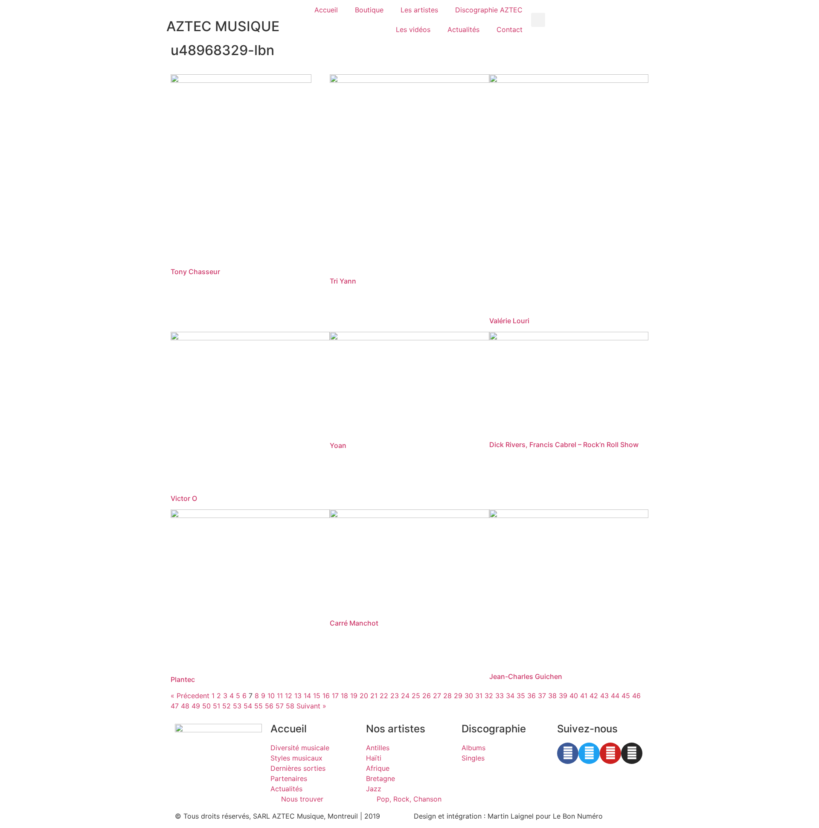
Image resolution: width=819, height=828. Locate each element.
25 (416, 695)
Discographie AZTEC (489, 10)
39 (563, 695)
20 (364, 695)
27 (437, 695)
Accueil (326, 10)
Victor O (184, 498)
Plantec (183, 679)
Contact (510, 29)
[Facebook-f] (567, 753)
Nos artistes (395, 729)
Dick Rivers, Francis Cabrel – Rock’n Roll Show (564, 444)
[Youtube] (610, 753)
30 (469, 695)
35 (521, 695)
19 (353, 695)
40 (573, 695)
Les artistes (419, 10)
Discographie (494, 729)
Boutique (369, 10)
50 (206, 706)
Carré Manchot (354, 623)
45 (626, 695)
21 (374, 695)
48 (185, 706)
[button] (538, 20)
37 (542, 695)
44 (615, 695)
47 (175, 706)
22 (384, 695)
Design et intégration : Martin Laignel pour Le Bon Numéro (508, 816)
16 (326, 695)
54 (248, 706)
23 (394, 695)
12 (288, 695)
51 (216, 706)
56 (269, 706)
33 (499, 695)
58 (290, 706)
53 (237, 706)
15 (316, 695)
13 (298, 695)
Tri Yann (343, 281)
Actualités (463, 29)
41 (583, 695)
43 (604, 695)
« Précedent (190, 695)
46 (636, 695)
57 (280, 706)
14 (307, 695)
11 (280, 695)
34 (510, 695)
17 (335, 695)
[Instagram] (631, 753)
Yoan (338, 445)
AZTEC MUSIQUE (222, 26)
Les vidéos (413, 29)
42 (594, 695)
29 (458, 695)
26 (426, 695)
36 (531, 695)
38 (552, 695)
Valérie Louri (509, 320)
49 (196, 706)
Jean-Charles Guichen (525, 676)
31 (478, 695)
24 (405, 695)
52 (226, 706)
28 (447, 695)
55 (258, 706)
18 (344, 695)
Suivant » (311, 706)
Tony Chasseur (195, 271)
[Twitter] (589, 753)
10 (271, 695)
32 (489, 695)
